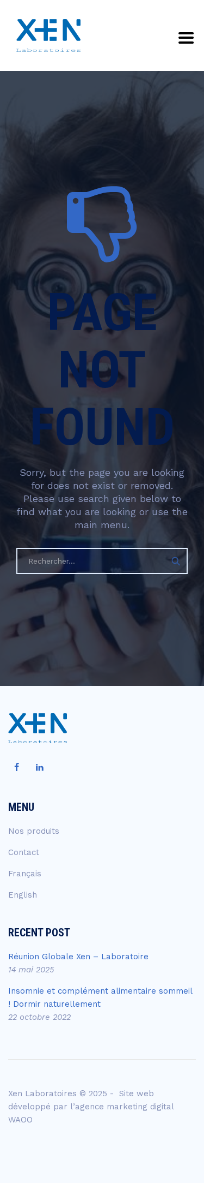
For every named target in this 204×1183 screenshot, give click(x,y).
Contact (23, 852)
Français (24, 874)
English (22, 895)
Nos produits (33, 831)
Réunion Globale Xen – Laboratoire (78, 956)
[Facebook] (16, 768)
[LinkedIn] (40, 768)
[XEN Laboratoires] (48, 35)
